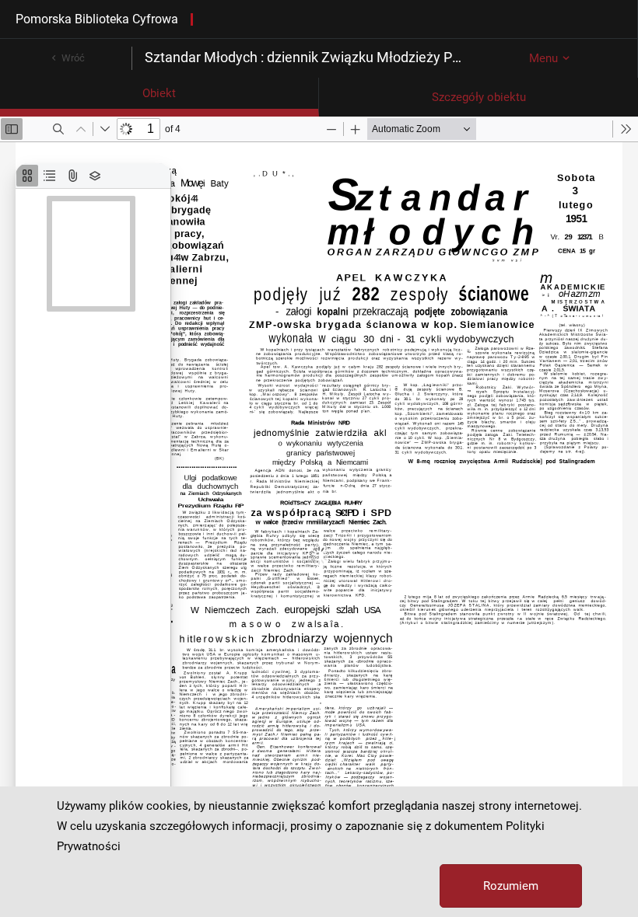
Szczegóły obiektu (479, 97)
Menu (543, 58)
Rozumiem (510, 886)
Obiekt (159, 93)
